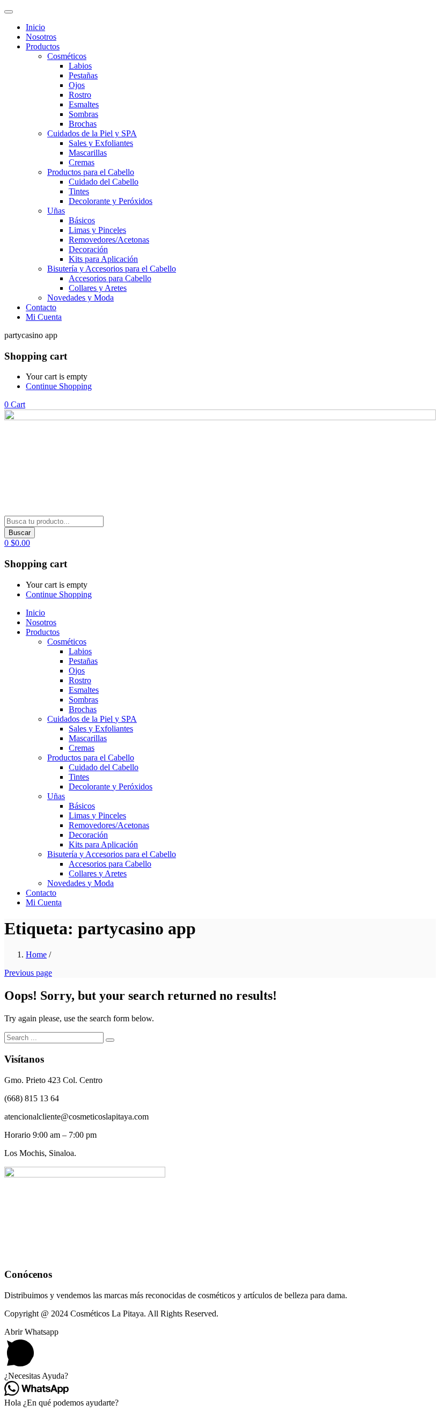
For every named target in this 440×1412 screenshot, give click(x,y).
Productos (43, 46)
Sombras (83, 114)
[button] (14, 404)
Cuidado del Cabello (103, 181)
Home (36, 954)
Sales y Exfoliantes (101, 143)
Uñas (56, 210)
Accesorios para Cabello (110, 278)
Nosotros (41, 36)
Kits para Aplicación (103, 259)
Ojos (77, 85)
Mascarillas (88, 152)
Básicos (82, 220)
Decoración (88, 249)
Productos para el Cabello (90, 172)
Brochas (83, 123)
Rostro (80, 94)
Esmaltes (84, 104)
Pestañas (83, 75)
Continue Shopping (59, 386)
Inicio (35, 27)
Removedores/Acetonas (109, 239)
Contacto (41, 307)
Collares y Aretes (98, 287)
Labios (80, 65)
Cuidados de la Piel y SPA (92, 133)
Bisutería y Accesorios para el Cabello (111, 268)
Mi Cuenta (44, 316)
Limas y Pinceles (97, 230)
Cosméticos (66, 56)
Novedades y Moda (80, 297)
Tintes (79, 191)
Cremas (81, 162)
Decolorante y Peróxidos (110, 201)
